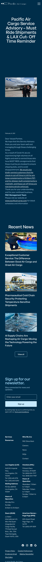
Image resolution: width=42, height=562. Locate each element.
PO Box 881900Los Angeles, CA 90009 (11, 489)
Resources (9, 440)
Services (8, 437)
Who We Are (27, 437)
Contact (25, 459)
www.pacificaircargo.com (16, 200)
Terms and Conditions (22, 412)
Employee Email (11, 554)
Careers (25, 445)
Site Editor (9, 557)
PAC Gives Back (28, 441)
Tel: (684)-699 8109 (29, 526)
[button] (38, 4)
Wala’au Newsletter (27, 554)
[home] (13, 4)
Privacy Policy (10, 551)
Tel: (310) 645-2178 (11, 478)
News (24, 450)
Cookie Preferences (25, 551)
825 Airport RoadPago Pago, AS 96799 (28, 521)
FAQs (24, 454)
